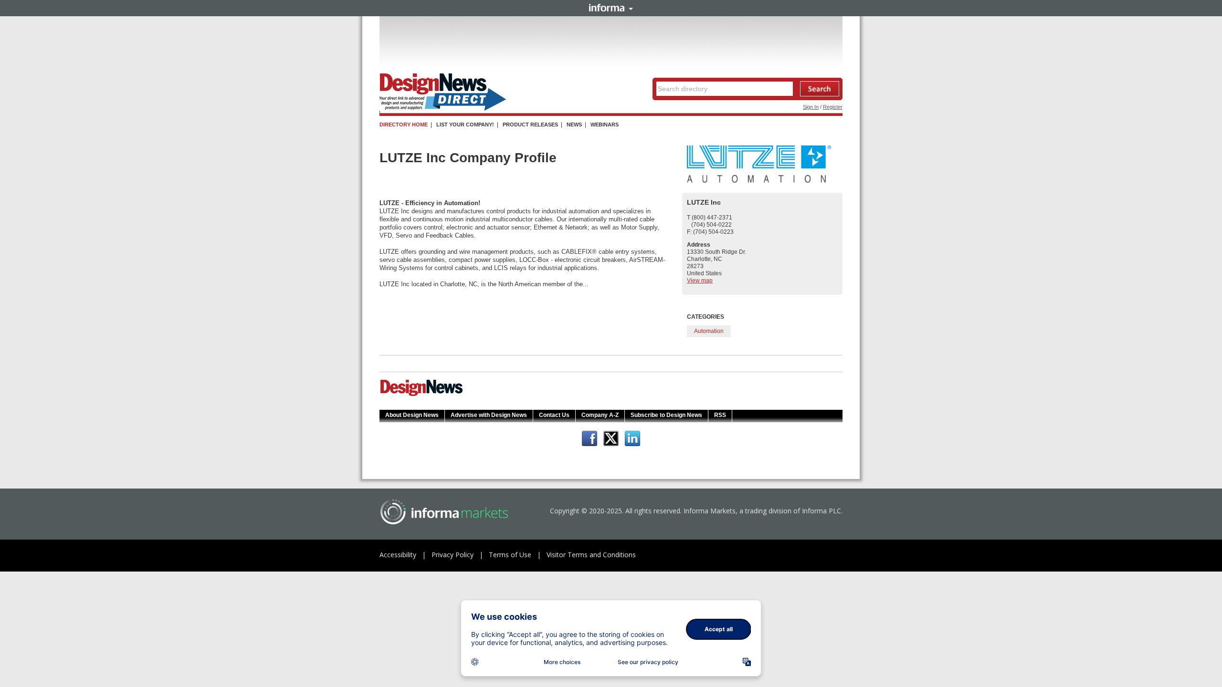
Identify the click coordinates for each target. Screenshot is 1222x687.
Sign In (811, 107)
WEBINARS (604, 124)
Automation (709, 331)
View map (700, 280)
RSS (720, 415)
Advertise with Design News (489, 415)
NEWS (574, 124)
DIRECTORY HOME (403, 124)
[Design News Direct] (442, 108)
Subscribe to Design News (666, 415)
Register (833, 107)
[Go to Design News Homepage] (421, 395)
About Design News (412, 415)
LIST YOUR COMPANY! (465, 124)
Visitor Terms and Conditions (591, 554)
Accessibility (397, 554)
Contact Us (554, 415)
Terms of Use (510, 554)
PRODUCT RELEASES (530, 124)
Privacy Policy (453, 554)
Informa (611, 7)
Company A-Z (600, 415)
